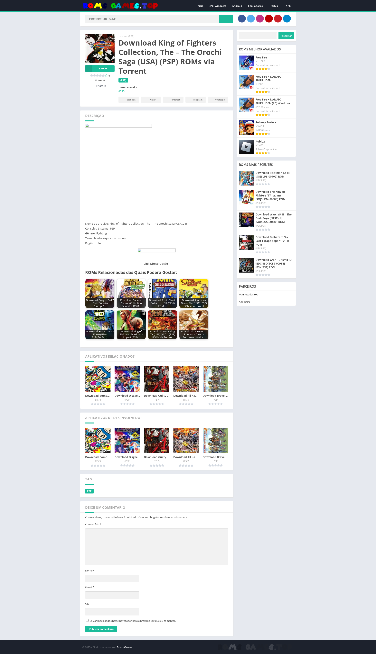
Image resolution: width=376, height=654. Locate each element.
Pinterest (175, 99)
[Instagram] (260, 18)
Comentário (93, 524)
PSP (89, 491)
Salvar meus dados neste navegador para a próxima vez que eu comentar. (133, 621)
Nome (89, 570)
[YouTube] (269, 18)
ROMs (274, 6)
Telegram (197, 99)
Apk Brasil (244, 302)
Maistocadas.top (248, 294)
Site (87, 604)
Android (237, 6)
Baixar (103, 68)
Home (122, 36)
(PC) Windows (218, 6)
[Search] (226, 19)
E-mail (89, 587)
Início (200, 6)
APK (288, 6)
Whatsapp (220, 99)
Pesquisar (286, 36)
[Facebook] (242, 18)
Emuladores (255, 6)
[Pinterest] (278, 18)
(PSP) (131, 36)
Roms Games (124, 647)
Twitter (152, 99)
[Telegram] (287, 18)
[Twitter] (251, 18)
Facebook (131, 99)
